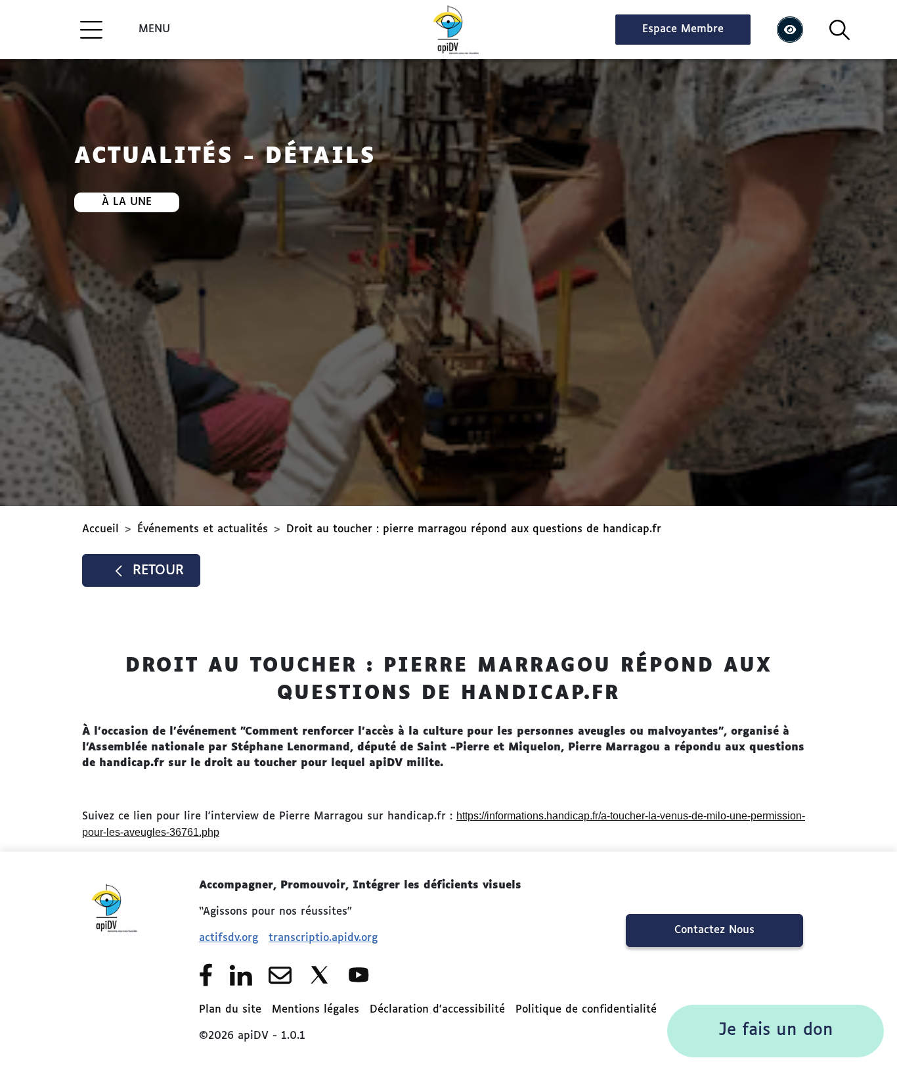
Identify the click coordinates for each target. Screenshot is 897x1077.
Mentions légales (315, 1010)
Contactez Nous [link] (714, 930)
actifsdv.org (228, 938)
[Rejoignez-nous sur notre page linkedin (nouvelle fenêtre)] (240, 975)
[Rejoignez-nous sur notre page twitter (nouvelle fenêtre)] (319, 975)
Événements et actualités (202, 529)
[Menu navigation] (91, 29)
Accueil (100, 529)
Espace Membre (683, 29)
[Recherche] (839, 30)
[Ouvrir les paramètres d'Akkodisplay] (790, 29)
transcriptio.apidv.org (323, 938)
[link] (775, 1031)
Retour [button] (158, 570)
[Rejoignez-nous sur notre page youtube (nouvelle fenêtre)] (358, 975)
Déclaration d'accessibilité (437, 1010)
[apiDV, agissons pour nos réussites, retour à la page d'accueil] (448, 30)
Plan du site (230, 1010)
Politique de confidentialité (586, 1010)
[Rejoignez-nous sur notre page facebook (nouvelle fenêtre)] (206, 975)
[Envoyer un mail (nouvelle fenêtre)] (280, 975)
